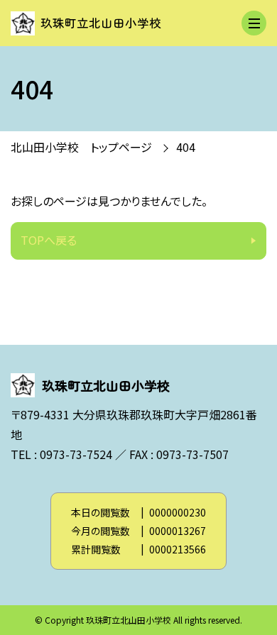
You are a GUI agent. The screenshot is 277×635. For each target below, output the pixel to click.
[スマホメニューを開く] (254, 23)
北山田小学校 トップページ (81, 146)
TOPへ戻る (49, 239)
